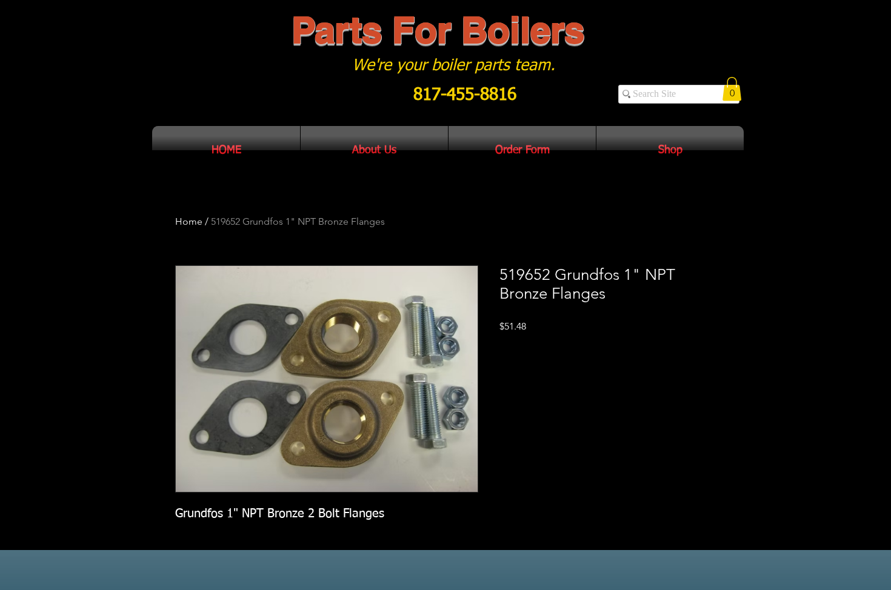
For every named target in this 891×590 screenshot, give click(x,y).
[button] (732, 89)
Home (188, 221)
